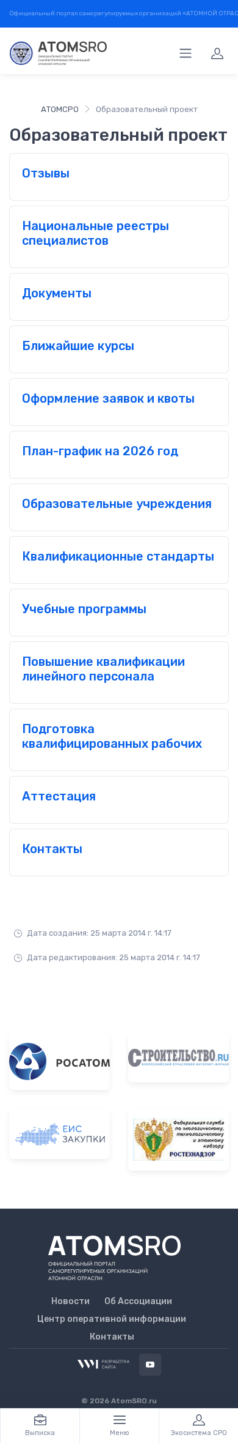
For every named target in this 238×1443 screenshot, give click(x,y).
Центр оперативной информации (111, 1319)
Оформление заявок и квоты (108, 398)
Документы (57, 293)
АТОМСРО (60, 109)
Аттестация (59, 796)
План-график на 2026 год (100, 451)
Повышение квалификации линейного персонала (103, 669)
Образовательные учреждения (117, 503)
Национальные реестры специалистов (95, 233)
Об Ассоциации (138, 1301)
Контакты (52, 848)
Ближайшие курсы (78, 345)
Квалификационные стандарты (118, 556)
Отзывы (46, 173)
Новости (70, 1301)
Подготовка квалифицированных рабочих (112, 736)
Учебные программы (84, 609)
